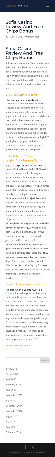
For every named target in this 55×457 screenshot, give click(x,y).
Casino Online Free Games (19, 156)
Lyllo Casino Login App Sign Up (21, 94)
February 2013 (13, 432)
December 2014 (14, 405)
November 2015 (14, 395)
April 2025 (11, 379)
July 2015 (10, 400)
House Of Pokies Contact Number (23, 284)
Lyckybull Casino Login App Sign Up (24, 160)
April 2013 (11, 426)
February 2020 (13, 384)
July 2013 (10, 421)
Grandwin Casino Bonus (18, 345)
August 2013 (12, 416)
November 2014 (14, 411)
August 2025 (12, 373)
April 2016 (11, 389)
